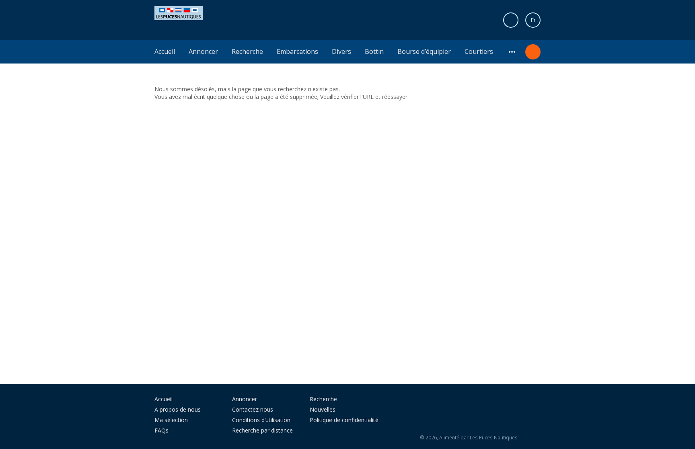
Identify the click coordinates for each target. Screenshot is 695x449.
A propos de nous (177, 409)
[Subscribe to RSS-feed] (431, 402)
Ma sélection (171, 420)
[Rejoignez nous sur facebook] (453, 402)
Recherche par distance (262, 430)
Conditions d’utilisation (261, 420)
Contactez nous (252, 409)
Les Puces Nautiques (494, 437)
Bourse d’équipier (424, 51)
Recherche (247, 51)
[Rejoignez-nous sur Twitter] (471, 402)
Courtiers (479, 51)
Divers (341, 51)
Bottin (374, 51)
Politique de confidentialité (344, 420)
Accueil (164, 51)
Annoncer (203, 51)
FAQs (161, 430)
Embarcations (297, 51)
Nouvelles (322, 409)
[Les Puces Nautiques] (178, 12)
